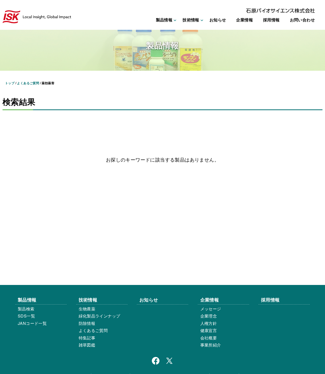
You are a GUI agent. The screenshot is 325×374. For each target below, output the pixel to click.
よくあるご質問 (93, 330)
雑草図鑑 (87, 345)
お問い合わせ (302, 20)
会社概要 (208, 338)
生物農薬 (87, 309)
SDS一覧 (26, 316)
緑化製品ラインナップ (99, 316)
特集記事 (87, 338)
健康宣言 (208, 330)
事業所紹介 (210, 345)
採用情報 (271, 20)
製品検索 (26, 309)
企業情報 (244, 20)
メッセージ (210, 309)
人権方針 (208, 323)
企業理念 (208, 316)
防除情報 (87, 323)
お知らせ (217, 20)
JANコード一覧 (32, 323)
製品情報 (27, 299)
